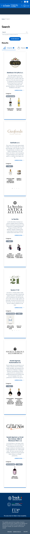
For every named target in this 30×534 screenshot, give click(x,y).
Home (3, 19)
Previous (4, 177)
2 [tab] (14, 188)
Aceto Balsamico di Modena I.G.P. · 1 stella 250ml (10, 255)
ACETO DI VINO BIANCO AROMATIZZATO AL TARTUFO (10, 180)
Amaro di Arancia (19, 326)
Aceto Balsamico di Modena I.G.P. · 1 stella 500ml (19, 255)
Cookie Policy (17, 531)
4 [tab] (19, 188)
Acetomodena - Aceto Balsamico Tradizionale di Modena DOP (10, 401)
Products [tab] (24, 48)
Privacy (9, 531)
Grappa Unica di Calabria (10, 109)
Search (4, 32)
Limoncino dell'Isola (19, 109)
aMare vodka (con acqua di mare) (10, 327)
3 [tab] (16, 188)
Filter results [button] (15, 39)
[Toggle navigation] (2, 5)
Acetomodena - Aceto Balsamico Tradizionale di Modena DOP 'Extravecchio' (19, 402)
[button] (22, 6)
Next (25, 177)
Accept (26, 531)
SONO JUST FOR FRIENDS (14, 477)
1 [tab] (12, 188)
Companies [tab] (10, 48)
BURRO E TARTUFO (19, 179)
